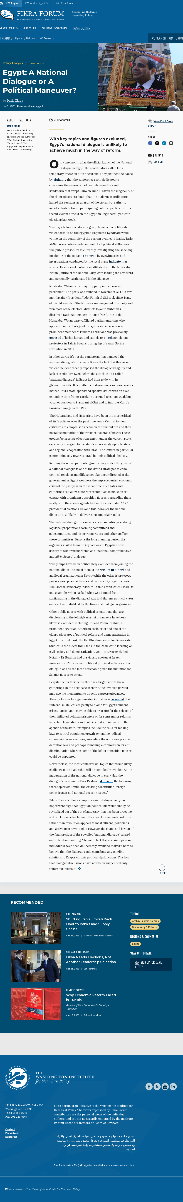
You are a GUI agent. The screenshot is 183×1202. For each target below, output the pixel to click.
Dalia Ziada (15, 100)
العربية (39, 106)
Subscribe (11, 1137)
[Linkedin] (164, 143)
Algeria (18, 38)
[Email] (171, 143)
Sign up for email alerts (148, 964)
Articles (9, 28)
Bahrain (30, 38)
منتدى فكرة (81, 28)
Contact (10, 1129)
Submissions (54, 28)
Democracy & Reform (144, 927)
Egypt (135, 943)
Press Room (12, 1133)
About (30, 28)
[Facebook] (150, 143)
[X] (157, 143)
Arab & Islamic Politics (145, 921)
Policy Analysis (13, 63)
